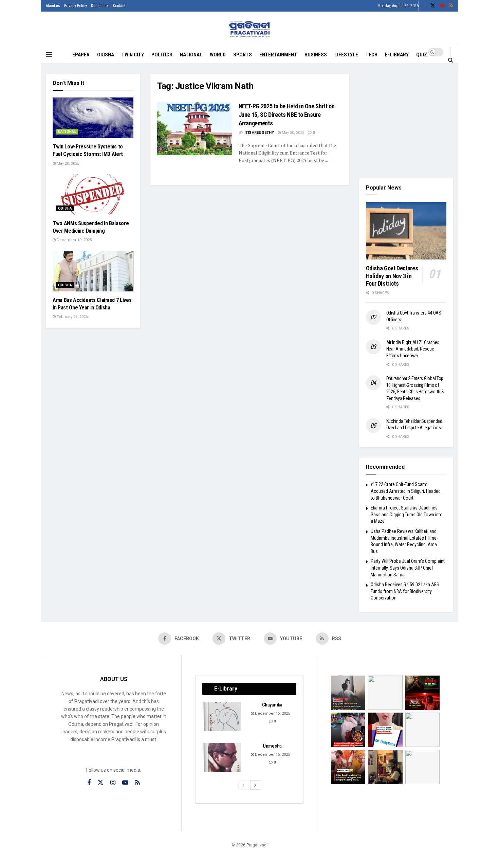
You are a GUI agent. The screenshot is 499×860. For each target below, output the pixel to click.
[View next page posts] (255, 785)
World (218, 55)
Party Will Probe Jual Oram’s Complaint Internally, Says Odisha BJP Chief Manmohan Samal (408, 567)
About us (53, 5)
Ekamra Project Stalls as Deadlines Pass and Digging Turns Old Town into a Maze (407, 514)
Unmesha (272, 746)
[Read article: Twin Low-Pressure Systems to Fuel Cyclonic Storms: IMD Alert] (93, 117)
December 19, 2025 (74, 240)
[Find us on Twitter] (432, 6)
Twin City (133, 55)
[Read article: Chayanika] (222, 716)
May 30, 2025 (292, 132)
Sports (242, 55)
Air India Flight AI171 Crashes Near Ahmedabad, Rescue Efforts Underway (413, 349)
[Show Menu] (49, 54)
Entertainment (278, 55)
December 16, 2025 (272, 713)
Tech (371, 55)
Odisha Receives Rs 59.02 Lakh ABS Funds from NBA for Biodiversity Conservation (405, 591)
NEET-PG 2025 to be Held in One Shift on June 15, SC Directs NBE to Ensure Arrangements (287, 115)
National (191, 55)
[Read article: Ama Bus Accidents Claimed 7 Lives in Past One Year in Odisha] (93, 271)
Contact (119, 5)
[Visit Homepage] (249, 29)
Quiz (421, 55)
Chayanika (272, 704)
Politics (161, 55)
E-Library (397, 55)
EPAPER (81, 55)
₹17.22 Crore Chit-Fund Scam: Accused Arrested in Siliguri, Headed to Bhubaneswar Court (406, 491)
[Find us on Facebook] (424, 6)
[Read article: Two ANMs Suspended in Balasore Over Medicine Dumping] (93, 194)
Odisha (105, 55)
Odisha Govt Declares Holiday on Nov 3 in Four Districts (392, 276)
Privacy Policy (75, 5)
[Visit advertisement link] (406, 121)
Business (315, 55)
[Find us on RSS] (451, 6)
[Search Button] (450, 59)
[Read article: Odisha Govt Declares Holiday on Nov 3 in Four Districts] (406, 231)
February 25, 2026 (72, 317)
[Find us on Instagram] (112, 783)
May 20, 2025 (67, 163)
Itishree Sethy (259, 132)
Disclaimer (100, 5)
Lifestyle (346, 55)
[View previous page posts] (243, 785)
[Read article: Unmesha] (222, 757)
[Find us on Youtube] (442, 6)
